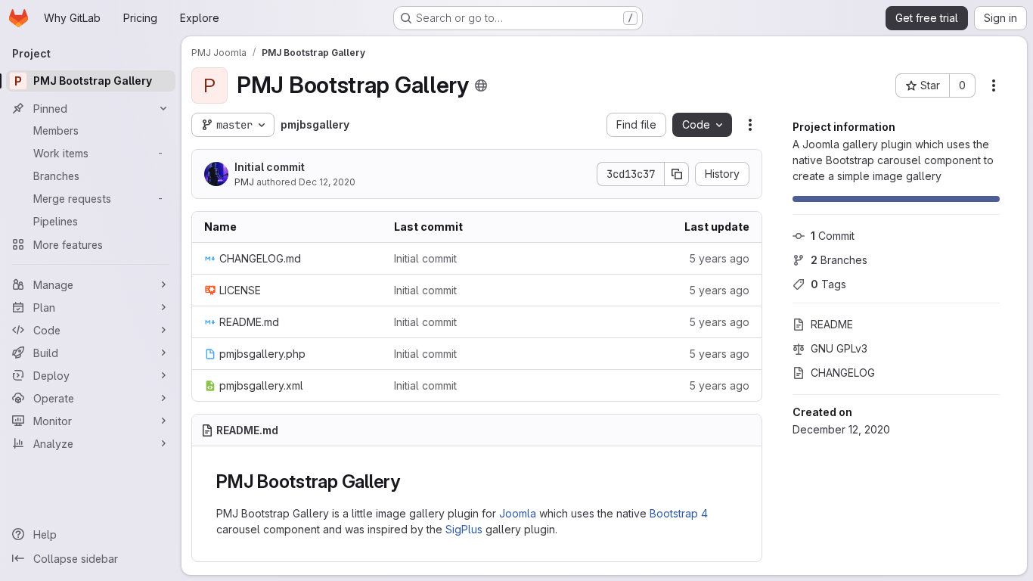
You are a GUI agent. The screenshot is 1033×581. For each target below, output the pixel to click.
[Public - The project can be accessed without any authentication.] (481, 85)
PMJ (244, 182)
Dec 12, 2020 (327, 182)
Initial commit (269, 166)
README (832, 324)
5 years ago (719, 258)
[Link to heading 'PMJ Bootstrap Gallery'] (410, 481)
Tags (828, 284)
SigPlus (463, 529)
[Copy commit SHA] (677, 174)
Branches (839, 259)
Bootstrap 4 (679, 513)
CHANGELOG (843, 372)
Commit (833, 235)
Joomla (517, 513)
